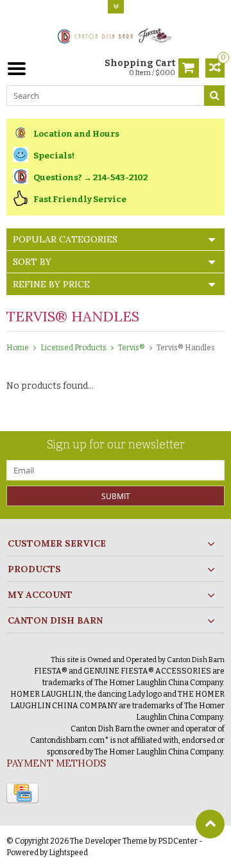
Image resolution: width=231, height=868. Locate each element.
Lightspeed (68, 852)
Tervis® (131, 347)
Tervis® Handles (186, 347)
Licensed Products (73, 347)
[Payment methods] (22, 793)
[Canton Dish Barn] (115, 35)
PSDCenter (178, 841)
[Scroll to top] (210, 824)
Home (17, 347)
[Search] (214, 95)
